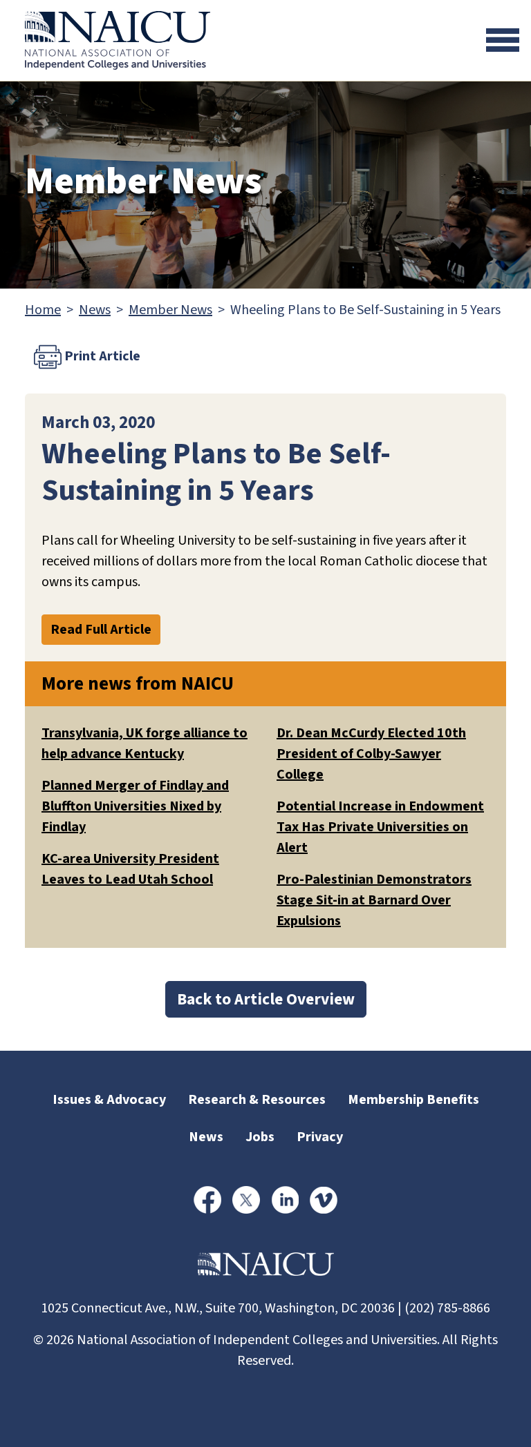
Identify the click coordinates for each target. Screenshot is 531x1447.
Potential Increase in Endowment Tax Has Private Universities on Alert (380, 827)
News (95, 310)
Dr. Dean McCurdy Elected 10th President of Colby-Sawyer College (371, 754)
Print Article (101, 356)
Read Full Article (100, 629)
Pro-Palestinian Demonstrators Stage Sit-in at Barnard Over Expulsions (374, 900)
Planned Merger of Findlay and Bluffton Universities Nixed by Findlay (135, 806)
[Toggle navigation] (502, 40)
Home (43, 310)
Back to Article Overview (266, 999)
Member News (170, 310)
